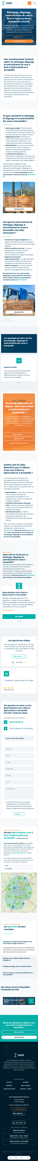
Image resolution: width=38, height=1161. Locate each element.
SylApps (19, 1153)
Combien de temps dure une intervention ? (17, 966)
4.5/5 (20, 662)
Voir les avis (18, 656)
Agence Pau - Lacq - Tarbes (19, 1136)
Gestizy (32, 1152)
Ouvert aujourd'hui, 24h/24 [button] (18, 443)
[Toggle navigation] (34, 3)
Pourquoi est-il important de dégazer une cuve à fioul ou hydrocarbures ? (17, 942)
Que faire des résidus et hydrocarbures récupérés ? (16, 959)
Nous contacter (18, 205)
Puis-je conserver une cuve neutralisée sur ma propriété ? (18, 974)
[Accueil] (7, 3)
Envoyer (18, 814)
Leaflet (34, 912)
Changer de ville (22, 838)
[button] (29, 3)
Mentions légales (8, 1152)
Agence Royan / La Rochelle (19, 1141)
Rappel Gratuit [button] (18, 37)
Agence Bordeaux (19, 1130)
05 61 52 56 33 (20, 41)
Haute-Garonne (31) (18, 853)
